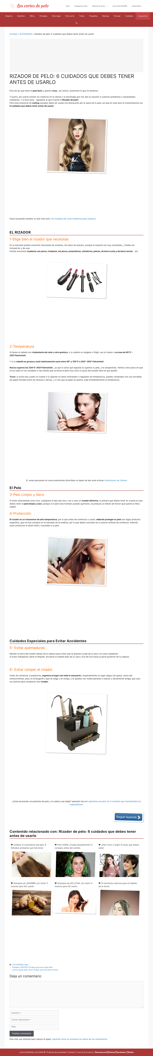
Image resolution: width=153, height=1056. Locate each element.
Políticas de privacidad (56, 1052)
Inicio (68, 6)
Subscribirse (136, 6)
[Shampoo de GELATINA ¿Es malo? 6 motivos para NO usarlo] (75, 913)
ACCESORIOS (26, 34)
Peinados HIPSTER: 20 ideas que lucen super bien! (32, 967)
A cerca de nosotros (85, 1052)
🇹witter (130, 1052)
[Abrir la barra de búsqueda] (76, 23)
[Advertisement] (76, 55)
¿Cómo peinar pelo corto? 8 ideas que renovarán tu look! (35, 970)
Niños (32, 16)
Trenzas (117, 16)
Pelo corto (70, 16)
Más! (26, 965)
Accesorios (143, 16)
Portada (13, 34)
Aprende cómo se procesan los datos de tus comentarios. (80, 1039)
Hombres (21, 16)
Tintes (82, 16)
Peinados (43, 16)
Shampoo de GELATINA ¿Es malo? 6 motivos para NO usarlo (73, 885)
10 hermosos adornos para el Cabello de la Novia (117, 885)
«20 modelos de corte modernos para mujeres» (73, 219)
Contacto (71, 1052)
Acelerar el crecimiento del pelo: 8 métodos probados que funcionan (28, 846)
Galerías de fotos (98, 6)
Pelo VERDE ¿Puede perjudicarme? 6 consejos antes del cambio (74, 846)
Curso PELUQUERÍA (119, 6)
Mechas (105, 16)
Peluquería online (80, 6)
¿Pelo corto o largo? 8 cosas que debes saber (118, 846)
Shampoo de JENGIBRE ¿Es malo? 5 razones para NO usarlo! (29, 885)
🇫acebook (120, 1052)
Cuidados (129, 16)
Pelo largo (56, 16)
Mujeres (8, 16)
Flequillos (93, 16)
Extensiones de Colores (115, 480)
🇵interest (111, 1052)
